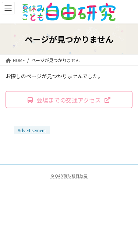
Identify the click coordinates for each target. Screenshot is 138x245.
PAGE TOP (127, 231)
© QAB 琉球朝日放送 (69, 176)
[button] (69, 99)
